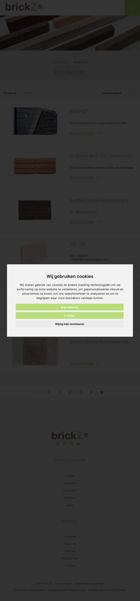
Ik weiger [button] (69, 315)
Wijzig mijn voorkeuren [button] (69, 323)
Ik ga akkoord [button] (69, 307)
